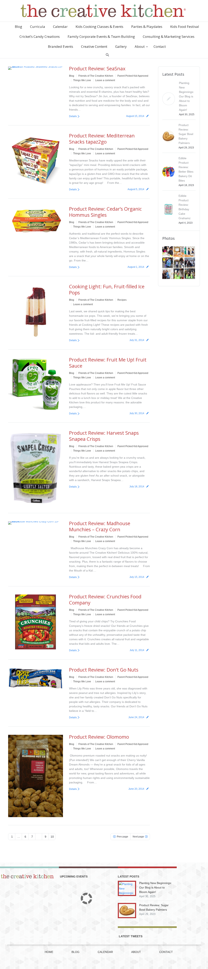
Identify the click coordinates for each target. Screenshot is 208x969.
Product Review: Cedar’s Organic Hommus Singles (105, 211)
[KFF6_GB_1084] (167, 274)
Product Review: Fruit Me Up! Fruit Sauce (107, 362)
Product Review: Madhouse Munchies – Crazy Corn (99, 526)
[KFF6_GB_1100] (179, 263)
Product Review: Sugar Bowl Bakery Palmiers (186, 134)
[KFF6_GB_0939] (179, 274)
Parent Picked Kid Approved (132, 75)
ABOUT (136, 952)
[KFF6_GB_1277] (179, 251)
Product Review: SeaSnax (97, 68)
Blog (71, 75)
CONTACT (166, 952)
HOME (49, 952)
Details (73, 116)
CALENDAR (105, 952)
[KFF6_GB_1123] (167, 263)
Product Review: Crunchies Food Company (105, 599)
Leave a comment (105, 80)
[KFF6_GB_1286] (167, 251)
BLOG (75, 952)
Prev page (122, 836)
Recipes (122, 299)
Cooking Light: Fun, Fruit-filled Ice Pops (106, 289)
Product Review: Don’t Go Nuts (103, 669)
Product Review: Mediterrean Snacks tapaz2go (102, 138)
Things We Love (82, 80)
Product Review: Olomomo (99, 736)
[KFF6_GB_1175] (190, 251)
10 (52, 836)
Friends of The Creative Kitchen (95, 75)
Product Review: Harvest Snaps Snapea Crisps (104, 435)
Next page (138, 836)
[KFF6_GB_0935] (190, 274)
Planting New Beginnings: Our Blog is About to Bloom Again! (186, 96)
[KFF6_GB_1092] (190, 263)
